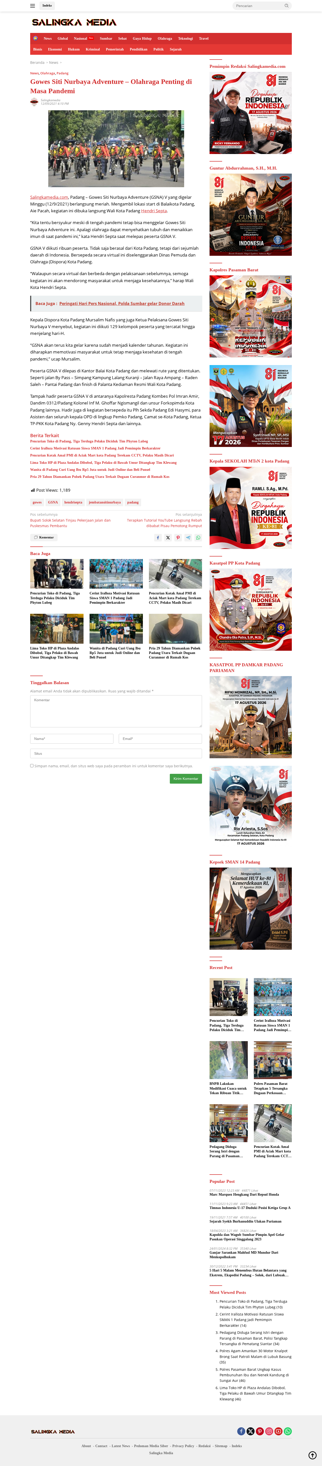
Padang (62, 73)
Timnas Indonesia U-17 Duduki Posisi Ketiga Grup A (250, 1208)
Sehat (122, 38)
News (48, 38)
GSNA (53, 502)
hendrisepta (73, 502)
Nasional (80, 38)
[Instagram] (269, 1431)
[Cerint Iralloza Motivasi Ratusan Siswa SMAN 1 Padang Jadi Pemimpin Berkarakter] (116, 574)
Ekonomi (55, 49)
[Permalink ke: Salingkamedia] (34, 101)
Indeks (47, 5)
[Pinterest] (260, 1431)
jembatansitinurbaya (105, 502)
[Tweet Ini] (168, 537)
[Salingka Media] (74, 21)
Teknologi (185, 38)
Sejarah (176, 49)
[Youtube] (278, 1431)
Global (63, 38)
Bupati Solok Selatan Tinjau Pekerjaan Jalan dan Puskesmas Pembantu (70, 520)
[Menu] (33, 6)
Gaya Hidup (142, 38)
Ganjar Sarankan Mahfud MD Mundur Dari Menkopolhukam (244, 1255)
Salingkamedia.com (49, 197)
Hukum (74, 49)
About (86, 1446)
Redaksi (204, 1446)
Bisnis (37, 49)
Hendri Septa (154, 211)
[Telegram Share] (188, 537)
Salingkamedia (50, 100)
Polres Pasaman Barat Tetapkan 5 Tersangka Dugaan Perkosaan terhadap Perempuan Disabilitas (271, 1088)
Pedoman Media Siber (151, 1446)
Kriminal (93, 49)
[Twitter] (251, 1431)
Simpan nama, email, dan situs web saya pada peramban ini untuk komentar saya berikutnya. (113, 766)
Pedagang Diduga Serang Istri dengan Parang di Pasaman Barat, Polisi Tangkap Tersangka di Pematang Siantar (228, 1151)
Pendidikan (138, 49)
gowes (37, 502)
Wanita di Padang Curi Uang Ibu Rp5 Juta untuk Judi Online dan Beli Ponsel (90, 470)
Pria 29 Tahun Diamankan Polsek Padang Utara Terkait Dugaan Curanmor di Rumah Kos (99, 477)
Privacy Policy (183, 1446)
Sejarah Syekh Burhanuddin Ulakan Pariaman (245, 1221)
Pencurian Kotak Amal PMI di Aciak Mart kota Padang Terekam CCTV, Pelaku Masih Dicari (102, 455)
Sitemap (221, 1446)
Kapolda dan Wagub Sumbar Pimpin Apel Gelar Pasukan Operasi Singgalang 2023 (247, 1237)
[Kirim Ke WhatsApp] (198, 537)
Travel (204, 38)
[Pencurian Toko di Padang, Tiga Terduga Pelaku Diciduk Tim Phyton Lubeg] (57, 574)
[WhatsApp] (288, 1431)
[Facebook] (241, 1431)
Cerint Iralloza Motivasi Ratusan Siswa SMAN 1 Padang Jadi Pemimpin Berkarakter (95, 448)
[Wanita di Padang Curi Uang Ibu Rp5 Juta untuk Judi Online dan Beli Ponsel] (116, 629)
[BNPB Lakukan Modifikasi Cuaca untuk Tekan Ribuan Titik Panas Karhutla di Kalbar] (229, 1060)
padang (133, 502)
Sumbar (106, 38)
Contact (101, 1446)
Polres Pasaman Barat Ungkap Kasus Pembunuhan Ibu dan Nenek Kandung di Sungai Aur (254, 1375)
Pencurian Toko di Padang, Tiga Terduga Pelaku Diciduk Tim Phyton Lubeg (89, 441)
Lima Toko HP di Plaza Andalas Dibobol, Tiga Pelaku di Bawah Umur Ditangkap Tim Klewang (103, 463)
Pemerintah (115, 49)
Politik (158, 49)
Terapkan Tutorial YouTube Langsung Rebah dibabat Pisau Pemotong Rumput (164, 520)
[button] (287, 6)
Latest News (121, 1446)
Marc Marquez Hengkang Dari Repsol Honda (244, 1194)
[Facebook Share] (158, 537)
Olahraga (165, 38)
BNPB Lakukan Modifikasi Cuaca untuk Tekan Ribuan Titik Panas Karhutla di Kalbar (228, 1088)
